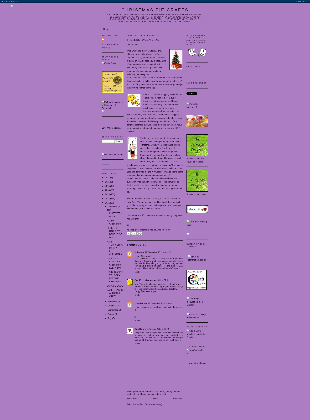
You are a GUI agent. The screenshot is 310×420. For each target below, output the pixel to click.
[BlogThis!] (131, 233)
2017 (107, 177)
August (111, 314)
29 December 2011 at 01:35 (157, 252)
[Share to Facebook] (137, 233)
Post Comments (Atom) (151, 404)
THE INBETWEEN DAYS (114, 213)
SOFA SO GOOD (115, 286)
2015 (107, 186)
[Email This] (128, 233)
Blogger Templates (11, 1)
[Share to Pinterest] (140, 233)
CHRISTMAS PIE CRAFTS (155, 9)
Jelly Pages (301, 1)
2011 (107, 203)
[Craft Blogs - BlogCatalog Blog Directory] (197, 305)
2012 (107, 198)
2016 (107, 182)
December (113, 206)
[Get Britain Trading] (197, 225)
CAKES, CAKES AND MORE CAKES (115, 293)
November (113, 301)
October (112, 305)
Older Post (178, 398)
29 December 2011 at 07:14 (156, 280)
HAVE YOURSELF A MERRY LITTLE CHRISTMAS (114, 248)
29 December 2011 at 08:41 (160, 303)
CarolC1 (138, 280)
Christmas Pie (105, 164)
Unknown (139, 252)
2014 (107, 190)
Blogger (202, 363)
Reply (137, 272)
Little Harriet (140, 303)
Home (106, 29)
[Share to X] (134, 233)
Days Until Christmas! (112, 128)
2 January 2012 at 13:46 (158, 329)
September (113, 310)
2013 (107, 194)
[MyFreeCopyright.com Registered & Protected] (113, 108)
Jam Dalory (140, 329)
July (110, 318)
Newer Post (132, 398)
